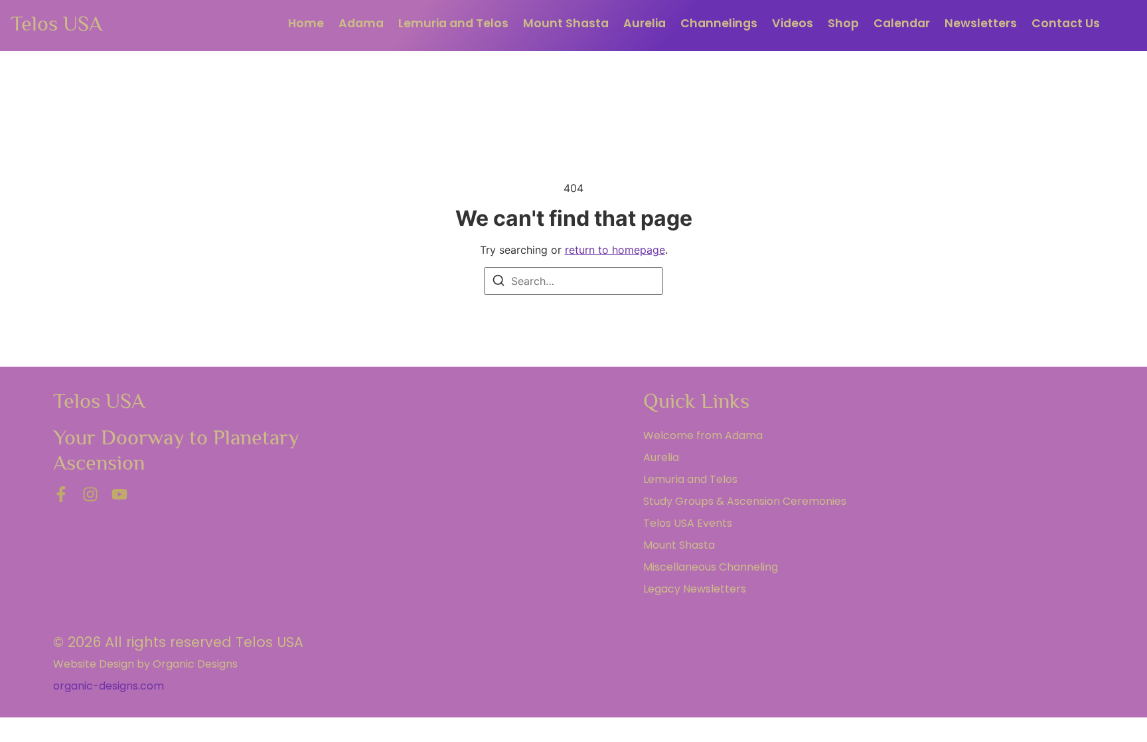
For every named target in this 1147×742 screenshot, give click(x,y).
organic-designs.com (108, 686)
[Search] (498, 282)
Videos (792, 23)
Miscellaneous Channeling (710, 567)
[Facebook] (61, 494)
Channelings (718, 23)
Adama (361, 23)
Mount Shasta (566, 23)
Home (306, 23)
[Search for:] (573, 281)
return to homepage (615, 249)
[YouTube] (119, 494)
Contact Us (1066, 23)
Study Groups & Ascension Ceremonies (744, 501)
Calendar (902, 23)
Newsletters (981, 23)
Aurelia (644, 23)
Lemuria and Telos (453, 23)
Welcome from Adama (703, 435)
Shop (843, 23)
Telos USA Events (687, 523)
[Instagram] (90, 494)
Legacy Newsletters (694, 589)
